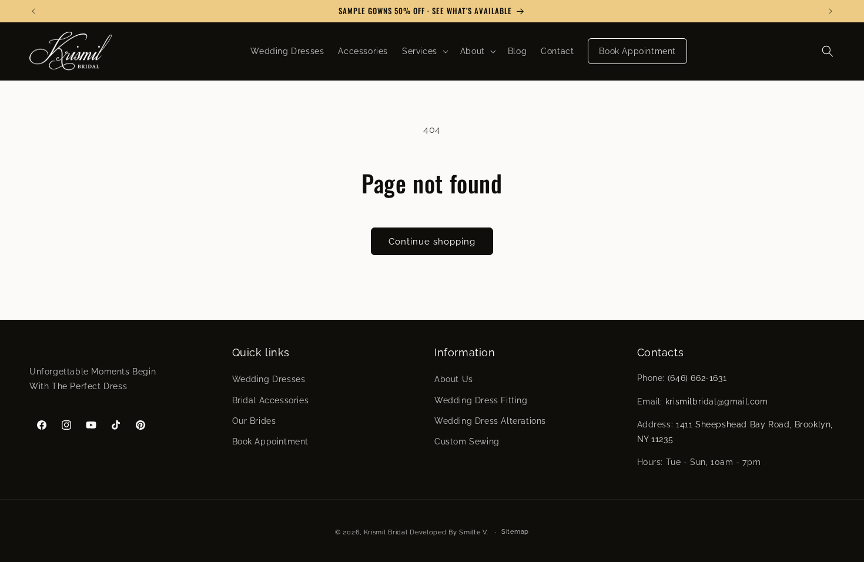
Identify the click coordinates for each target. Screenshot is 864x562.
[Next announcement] (830, 11)
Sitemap (515, 532)
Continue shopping (432, 241)
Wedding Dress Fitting (481, 400)
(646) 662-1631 (697, 378)
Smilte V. (473, 532)
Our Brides (254, 421)
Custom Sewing (467, 441)
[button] (424, 51)
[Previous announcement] (33, 11)
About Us (453, 379)
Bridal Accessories (270, 400)
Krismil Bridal (386, 532)
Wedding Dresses (269, 379)
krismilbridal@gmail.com (716, 401)
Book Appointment (270, 441)
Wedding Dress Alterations (490, 421)
